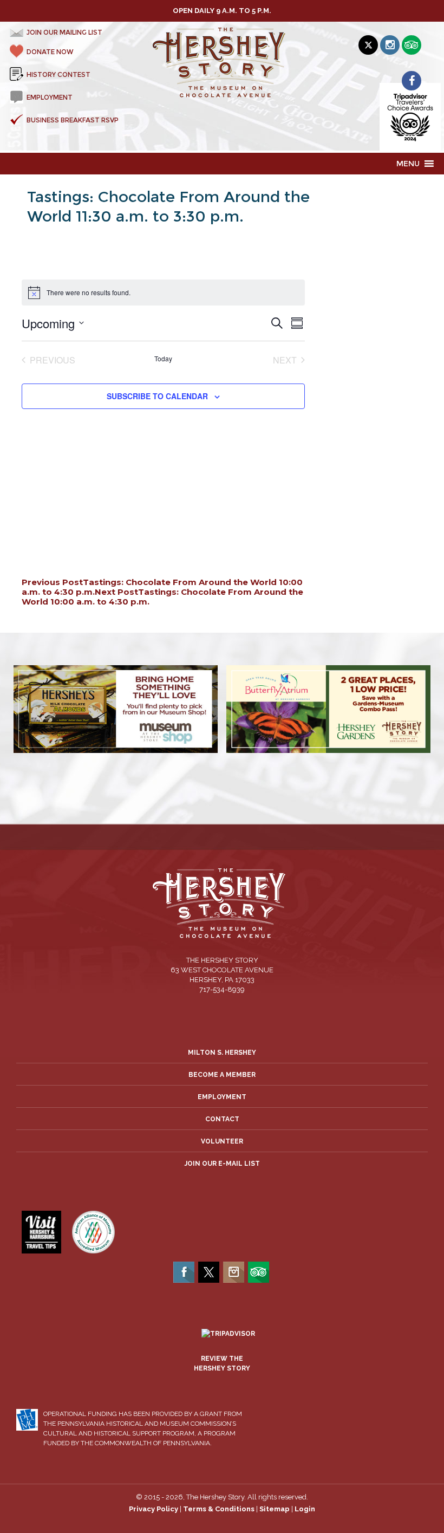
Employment (222, 1097)
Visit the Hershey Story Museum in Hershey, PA (222, 63)
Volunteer (222, 1141)
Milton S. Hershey (222, 1052)
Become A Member (222, 1075)
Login (305, 1509)
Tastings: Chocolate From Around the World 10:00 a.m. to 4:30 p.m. (162, 597)
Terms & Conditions (218, 1509)
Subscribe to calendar (157, 396)
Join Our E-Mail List (222, 1163)
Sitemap (274, 1509)
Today (163, 358)
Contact (222, 1119)
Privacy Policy (153, 1509)
